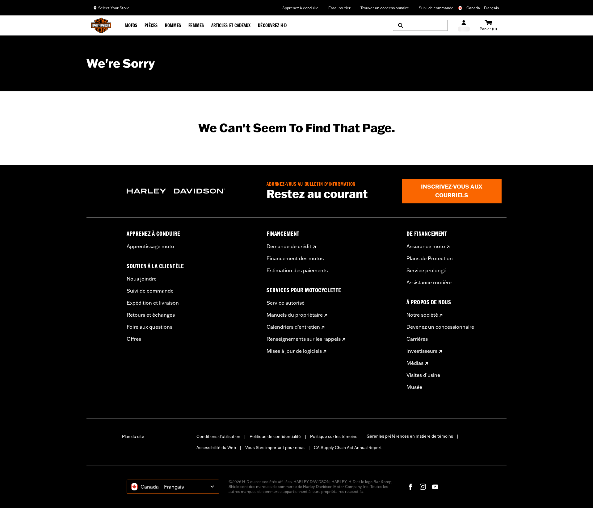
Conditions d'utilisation (218, 436)
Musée (414, 387)
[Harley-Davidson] (192, 191)
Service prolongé (426, 270)
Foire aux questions (149, 327)
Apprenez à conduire (300, 8)
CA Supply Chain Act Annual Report (348, 447)
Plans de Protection (429, 258)
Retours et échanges (151, 315)
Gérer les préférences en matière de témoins (410, 436)
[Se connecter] (464, 25)
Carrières (417, 339)
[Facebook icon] (410, 486)
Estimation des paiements (297, 270)
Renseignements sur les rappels (304, 339)
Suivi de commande (436, 8)
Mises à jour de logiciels (294, 351)
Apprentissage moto (150, 246)
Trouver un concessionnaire (384, 8)
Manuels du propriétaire (295, 315)
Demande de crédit (289, 246)
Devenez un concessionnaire (440, 327)
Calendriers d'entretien (293, 327)
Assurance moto (425, 246)
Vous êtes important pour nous (275, 447)
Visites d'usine (423, 375)
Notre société (422, 315)
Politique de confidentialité (275, 436)
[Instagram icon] (423, 486)
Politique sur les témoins (333, 436)
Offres (134, 339)
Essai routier (339, 8)
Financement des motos (295, 258)
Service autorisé (286, 303)
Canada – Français (482, 8)
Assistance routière (429, 282)
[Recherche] (420, 25)
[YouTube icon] (435, 486)
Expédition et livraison (153, 303)
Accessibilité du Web (216, 447)
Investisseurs (421, 351)
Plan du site (133, 436)
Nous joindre (142, 279)
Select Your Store (113, 8)
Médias (414, 363)
